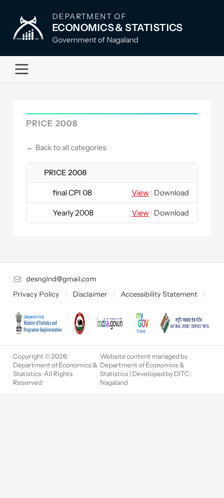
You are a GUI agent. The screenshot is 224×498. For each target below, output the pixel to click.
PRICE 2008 (65, 172)
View (140, 193)
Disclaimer (90, 294)
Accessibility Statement (159, 294)
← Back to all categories (66, 147)
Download (171, 193)
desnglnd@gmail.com (61, 278)
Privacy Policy (36, 294)
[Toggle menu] (21, 69)
